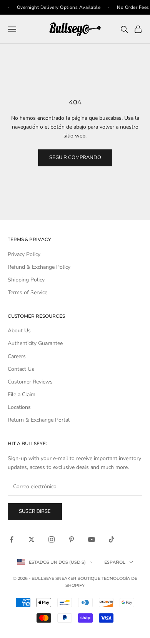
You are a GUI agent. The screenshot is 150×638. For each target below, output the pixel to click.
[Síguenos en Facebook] (11, 539)
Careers (17, 356)
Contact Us (21, 369)
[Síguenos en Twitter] (31, 539)
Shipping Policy (26, 279)
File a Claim (21, 394)
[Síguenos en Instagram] (51, 539)
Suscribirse (35, 511)
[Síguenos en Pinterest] (71, 539)
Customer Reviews (30, 381)
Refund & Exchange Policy (39, 267)
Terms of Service (27, 292)
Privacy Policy (24, 254)
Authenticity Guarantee (35, 343)
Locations (19, 407)
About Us (19, 330)
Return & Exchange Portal (39, 420)
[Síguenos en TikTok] (111, 539)
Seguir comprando (75, 157)
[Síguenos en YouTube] (91, 539)
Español (114, 562)
